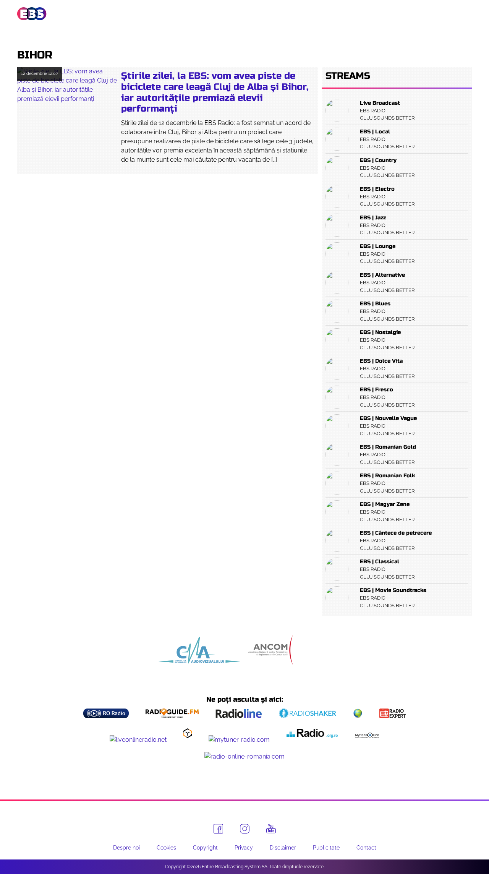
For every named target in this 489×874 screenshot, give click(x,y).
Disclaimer (283, 848)
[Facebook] (218, 828)
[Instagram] (244, 828)
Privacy (244, 848)
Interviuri (332, 14)
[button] (466, 14)
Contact (366, 848)
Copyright (205, 848)
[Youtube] (271, 828)
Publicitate (428, 14)
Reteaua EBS (197, 14)
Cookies (166, 848)
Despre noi (126, 848)
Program (284, 14)
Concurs (379, 14)
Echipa (244, 14)
